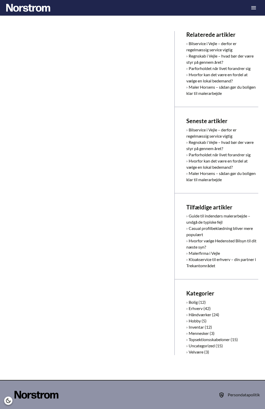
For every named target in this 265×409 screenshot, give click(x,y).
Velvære (196, 351)
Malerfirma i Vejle (204, 253)
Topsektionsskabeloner (209, 339)
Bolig (193, 302)
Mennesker (199, 333)
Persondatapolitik (244, 394)
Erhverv (196, 308)
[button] (8, 401)
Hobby (195, 320)
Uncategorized (202, 345)
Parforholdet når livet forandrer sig (220, 68)
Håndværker (200, 314)
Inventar (196, 327)
